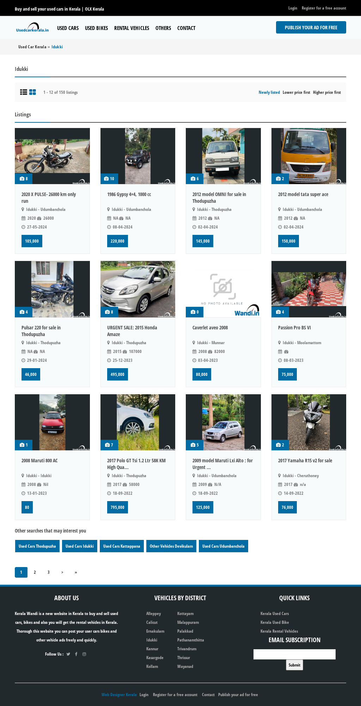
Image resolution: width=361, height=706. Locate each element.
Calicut (152, 622)
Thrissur (183, 658)
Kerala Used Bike (275, 622)
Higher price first (327, 92)
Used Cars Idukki (80, 546)
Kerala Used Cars (275, 613)
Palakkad (185, 631)
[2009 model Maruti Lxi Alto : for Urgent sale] (223, 422)
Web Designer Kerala (119, 695)
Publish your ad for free (311, 27)
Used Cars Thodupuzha (37, 546)
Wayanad (185, 666)
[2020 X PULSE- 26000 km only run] (52, 156)
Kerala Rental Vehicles (279, 631)
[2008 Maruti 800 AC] (52, 422)
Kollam (152, 666)
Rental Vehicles (131, 27)
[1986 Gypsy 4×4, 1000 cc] (138, 156)
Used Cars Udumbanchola (223, 546)
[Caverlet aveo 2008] (223, 289)
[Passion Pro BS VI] (309, 289)
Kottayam (185, 613)
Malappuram (188, 622)
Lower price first (296, 92)
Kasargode (155, 658)
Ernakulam (155, 631)
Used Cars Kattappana (121, 546)
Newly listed (269, 92)
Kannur (152, 649)
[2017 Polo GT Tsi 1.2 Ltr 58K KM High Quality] (138, 422)
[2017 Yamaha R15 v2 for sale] (309, 422)
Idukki (151, 640)
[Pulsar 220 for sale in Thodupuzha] (52, 289)
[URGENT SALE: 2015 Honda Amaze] (138, 289)
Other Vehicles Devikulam (171, 546)
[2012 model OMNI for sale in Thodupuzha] (223, 156)
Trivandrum (186, 649)
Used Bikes (96, 27)
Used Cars (68, 27)
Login (292, 8)
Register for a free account (324, 8)
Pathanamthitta (190, 640)
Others (163, 27)
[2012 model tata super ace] (309, 156)
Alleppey (153, 613)
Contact (186, 27)
